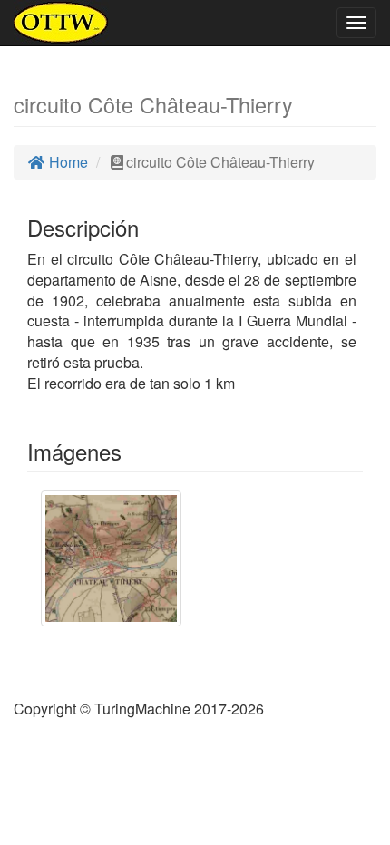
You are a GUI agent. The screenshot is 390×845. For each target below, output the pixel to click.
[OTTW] (61, 22)
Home (66, 161)
